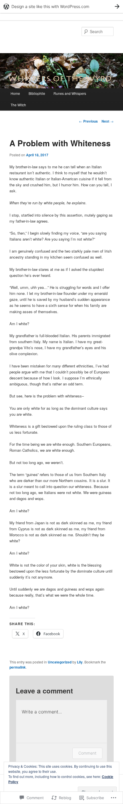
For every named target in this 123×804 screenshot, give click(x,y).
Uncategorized (60, 662)
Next (108, 121)
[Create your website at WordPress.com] (61, 6)
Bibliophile (37, 93)
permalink (17, 667)
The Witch (18, 104)
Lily (80, 662)
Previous (88, 121)
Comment (87, 753)
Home (15, 93)
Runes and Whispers (69, 93)
